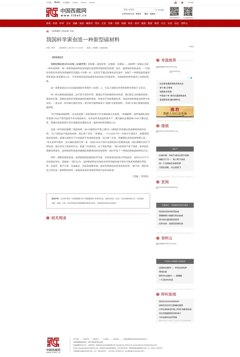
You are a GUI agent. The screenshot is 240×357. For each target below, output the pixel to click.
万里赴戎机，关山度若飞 (170, 167)
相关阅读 (58, 218)
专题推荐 (168, 60)
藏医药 (89, 23)
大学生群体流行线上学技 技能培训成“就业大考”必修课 (175, 307)
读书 (137, 23)
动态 (176, 23)
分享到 (191, 46)
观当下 (175, 149)
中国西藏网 (55, 31)
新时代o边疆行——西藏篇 (170, 276)
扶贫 (170, 23)
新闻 (48, 23)
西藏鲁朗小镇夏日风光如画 (171, 215)
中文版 (49, 3)
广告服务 (106, 339)
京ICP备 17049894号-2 (116, 351)
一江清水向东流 (166, 280)
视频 (123, 23)
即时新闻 (65, 31)
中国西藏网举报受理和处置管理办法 (135, 339)
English (75, 3)
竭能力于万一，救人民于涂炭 (172, 159)
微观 (143, 23)
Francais (92, 3)
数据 (150, 23)
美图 (117, 23)
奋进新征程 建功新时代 (170, 100)
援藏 (75, 23)
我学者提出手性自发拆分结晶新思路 (175, 319)
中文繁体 (66, 3)
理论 (97, 23)
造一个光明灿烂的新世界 (170, 163)
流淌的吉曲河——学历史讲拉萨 (173, 268)
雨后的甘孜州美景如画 (169, 211)
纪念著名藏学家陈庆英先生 (172, 84)
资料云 (184, 23)
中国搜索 (191, 2)
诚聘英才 (96, 339)
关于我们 (76, 339)
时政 (55, 23)
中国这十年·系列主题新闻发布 (173, 96)
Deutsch (83, 3)
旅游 (81, 23)
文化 (68, 23)
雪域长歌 (163, 272)
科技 (130, 23)
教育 (156, 23)
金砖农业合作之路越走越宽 (171, 303)
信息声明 (86, 339)
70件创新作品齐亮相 (168, 315)
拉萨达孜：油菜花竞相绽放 (171, 223)
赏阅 (165, 182)
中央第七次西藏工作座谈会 (175, 261)
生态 (163, 23)
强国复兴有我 (166, 92)
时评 (62, 23)
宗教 (110, 23)
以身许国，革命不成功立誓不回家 (174, 155)
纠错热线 (116, 339)
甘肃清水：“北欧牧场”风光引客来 (175, 205)
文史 (104, 23)
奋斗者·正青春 (166, 88)
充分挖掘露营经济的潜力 (170, 311)
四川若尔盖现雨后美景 (169, 219)
